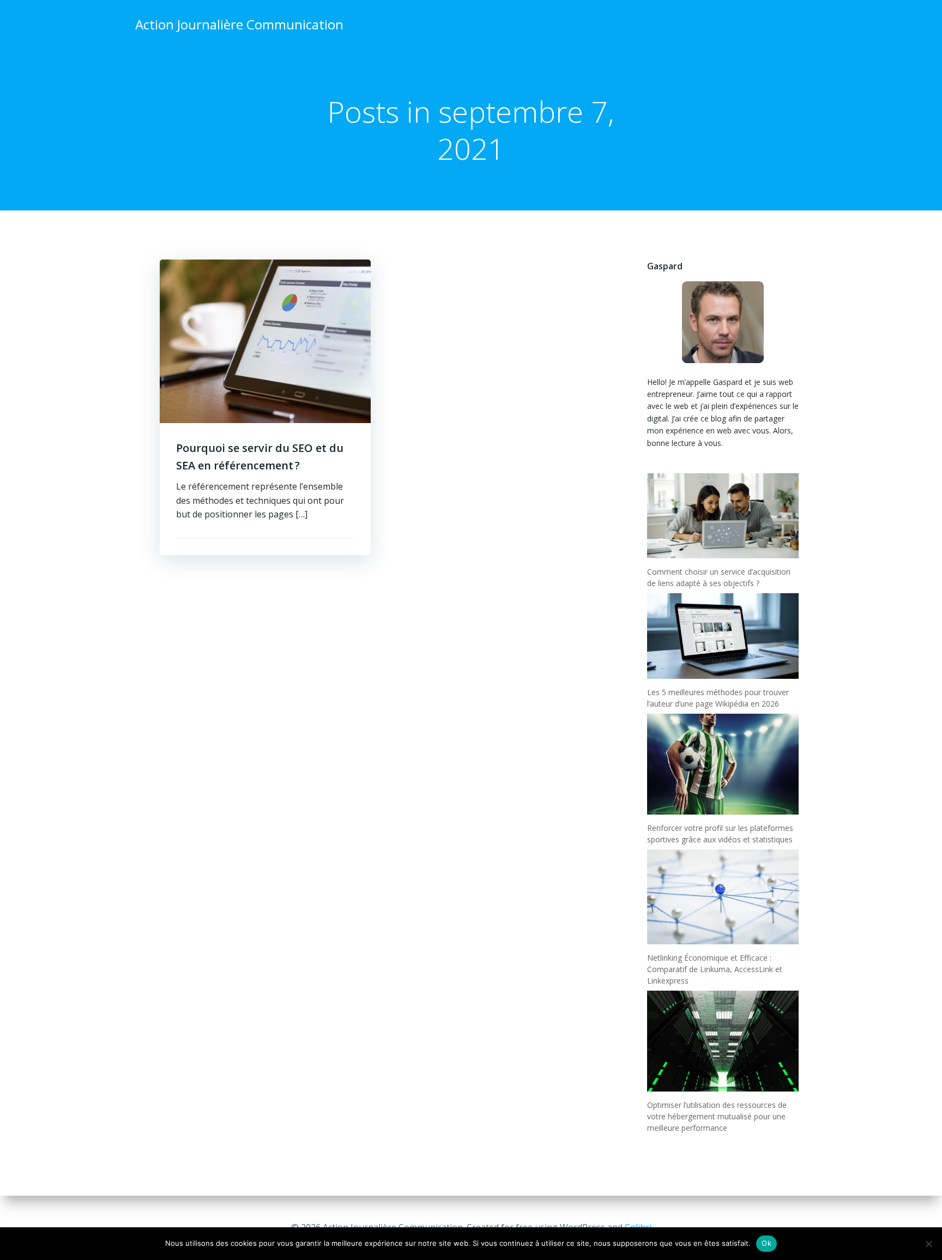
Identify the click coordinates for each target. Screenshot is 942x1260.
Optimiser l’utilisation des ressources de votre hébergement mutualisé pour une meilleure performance (717, 1116)
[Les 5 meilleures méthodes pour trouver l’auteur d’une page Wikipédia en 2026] (723, 635)
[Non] (928, 1243)
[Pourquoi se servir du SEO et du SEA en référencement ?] (265, 340)
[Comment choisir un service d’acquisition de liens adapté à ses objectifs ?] (723, 515)
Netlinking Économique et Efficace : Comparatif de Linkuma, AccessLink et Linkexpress (714, 969)
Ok (766, 1243)
